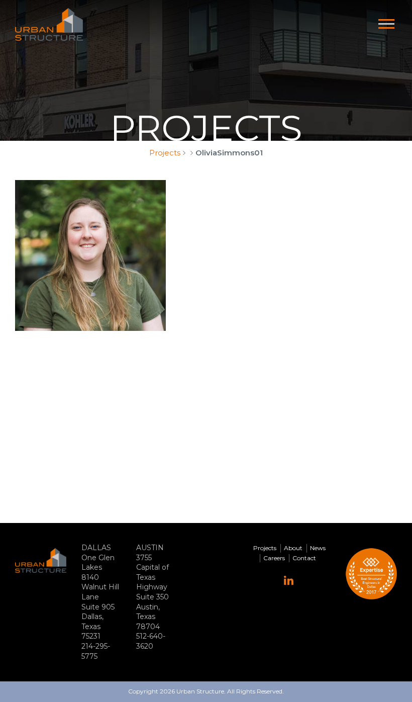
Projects (164, 152)
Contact (304, 558)
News (318, 548)
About (293, 548)
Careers (274, 558)
